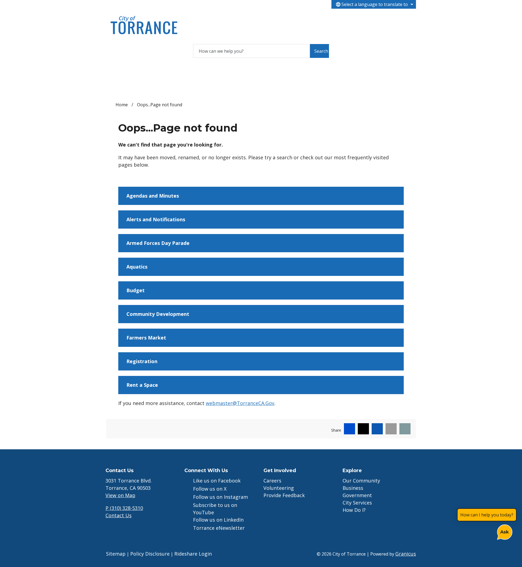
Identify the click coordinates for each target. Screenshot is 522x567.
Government (252, 18)
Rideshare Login (193, 553)
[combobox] (373, 4)
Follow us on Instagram (220, 497)
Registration (141, 361)
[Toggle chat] (504, 531)
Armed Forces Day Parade (157, 243)
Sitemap (116, 553)
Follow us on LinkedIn (218, 519)
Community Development (157, 314)
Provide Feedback (284, 495)
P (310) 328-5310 (124, 508)
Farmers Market (146, 337)
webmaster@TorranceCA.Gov (240, 403)
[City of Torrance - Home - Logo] (144, 25)
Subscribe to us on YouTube (215, 509)
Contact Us (118, 515)
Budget (135, 290)
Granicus (405, 553)
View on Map (120, 495)
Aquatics (136, 266)
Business (223, 18)
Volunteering (278, 488)
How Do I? (312, 18)
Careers (272, 480)
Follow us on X (209, 488)
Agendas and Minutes (152, 195)
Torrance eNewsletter (219, 528)
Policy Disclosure (150, 553)
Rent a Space (142, 385)
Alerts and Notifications (155, 219)
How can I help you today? (486, 515)
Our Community (361, 480)
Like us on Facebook (217, 480)
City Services (282, 18)
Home (122, 105)
